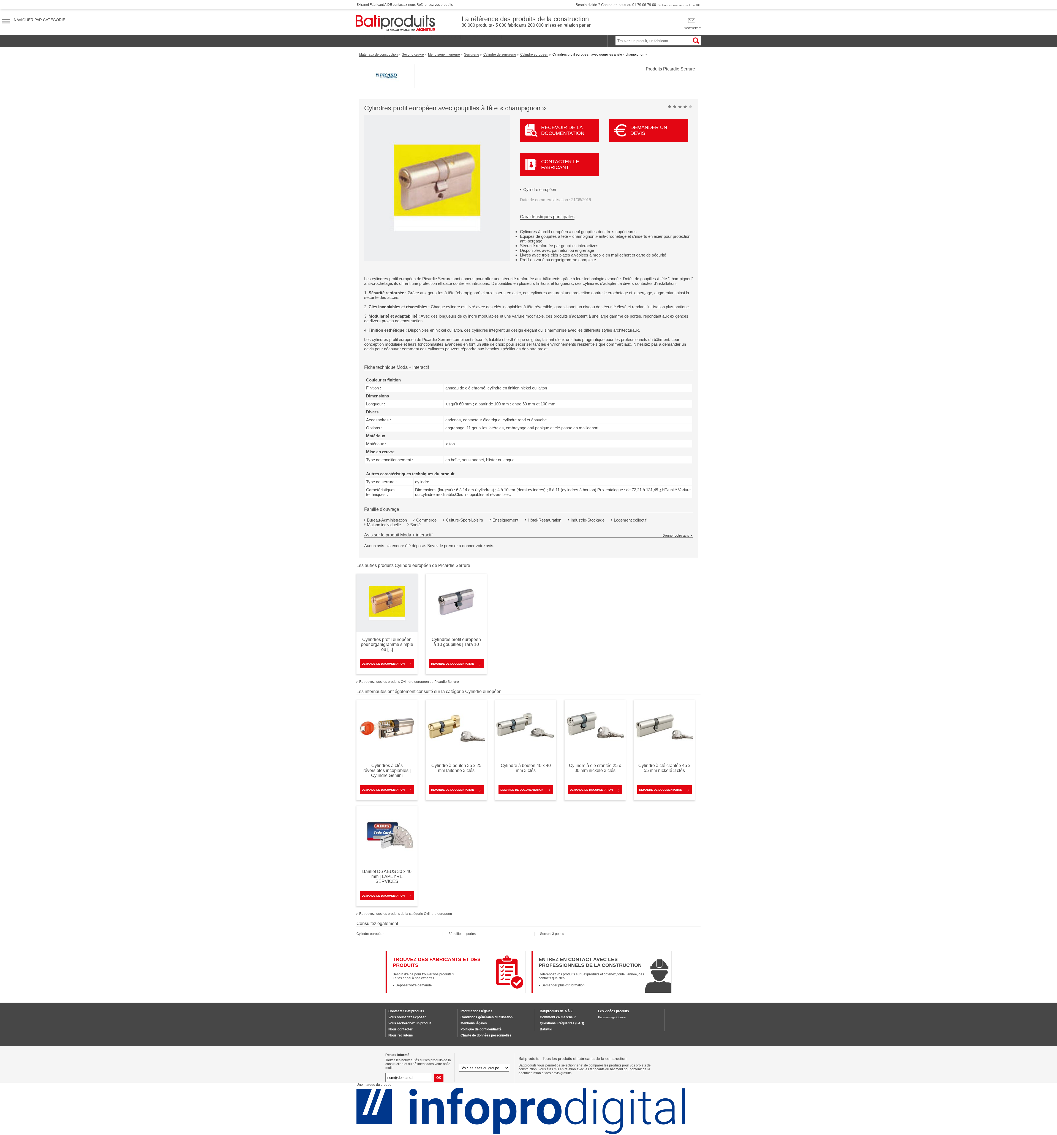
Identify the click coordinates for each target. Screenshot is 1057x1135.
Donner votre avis (676, 536)
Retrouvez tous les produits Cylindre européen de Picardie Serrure (409, 682)
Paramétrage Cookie (612, 1017)
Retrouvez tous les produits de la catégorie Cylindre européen (405, 914)
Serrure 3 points (552, 934)
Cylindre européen (539, 189)
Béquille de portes (462, 934)
